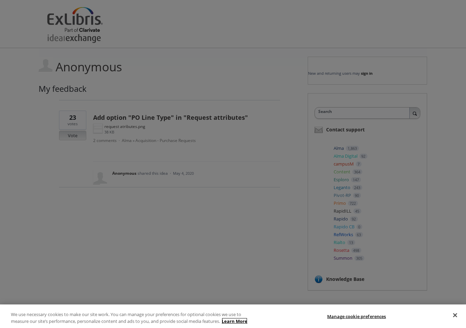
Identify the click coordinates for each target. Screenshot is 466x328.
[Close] (455, 315)
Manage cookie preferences (356, 316)
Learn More (234, 321)
